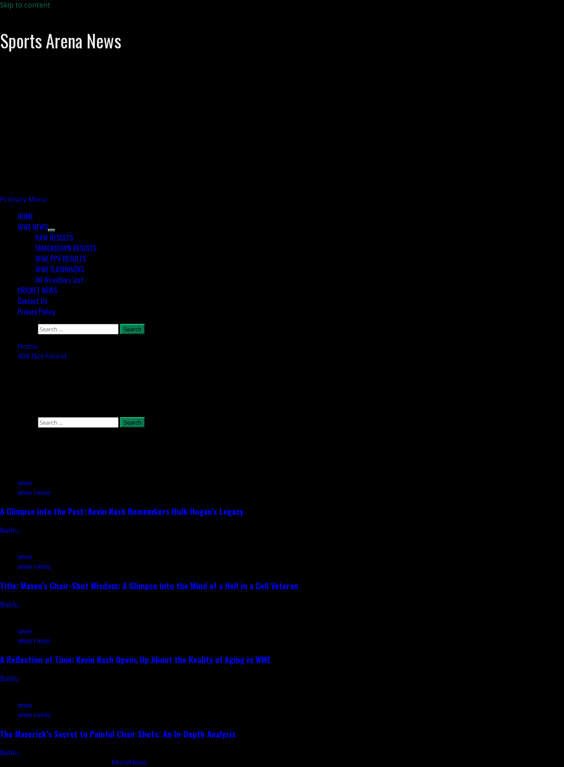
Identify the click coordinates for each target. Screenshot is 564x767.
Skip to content (25, 5)
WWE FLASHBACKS (59, 269)
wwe (25, 483)
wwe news (34, 492)
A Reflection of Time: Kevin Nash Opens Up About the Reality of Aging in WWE (135, 659)
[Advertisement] (264, 133)
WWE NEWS (33, 227)
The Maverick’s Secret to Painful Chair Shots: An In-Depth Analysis (118, 734)
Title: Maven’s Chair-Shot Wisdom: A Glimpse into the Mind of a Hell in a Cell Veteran (149, 585)
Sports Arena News (60, 40)
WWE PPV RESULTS (60, 258)
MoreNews (129, 762)
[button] (23, 199)
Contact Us (33, 301)
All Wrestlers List (59, 280)
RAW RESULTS (54, 237)
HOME (25, 216)
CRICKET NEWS (37, 290)
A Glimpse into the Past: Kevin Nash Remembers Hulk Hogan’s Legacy (121, 511)
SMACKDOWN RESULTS (65, 248)
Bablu (10, 530)
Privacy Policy (36, 311)
